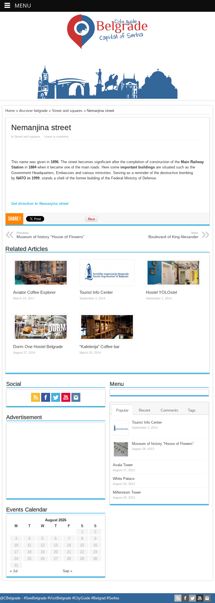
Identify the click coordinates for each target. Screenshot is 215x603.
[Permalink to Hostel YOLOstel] (173, 284)
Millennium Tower (127, 492)
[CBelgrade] (107, 46)
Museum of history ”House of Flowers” (50, 235)
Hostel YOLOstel (161, 292)
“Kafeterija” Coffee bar (100, 346)
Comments (169, 410)
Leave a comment (56, 136)
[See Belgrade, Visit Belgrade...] (107, 97)
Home (10, 111)
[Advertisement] (56, 461)
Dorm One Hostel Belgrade (38, 346)
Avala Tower (123, 465)
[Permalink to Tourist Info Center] (107, 284)
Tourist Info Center (96, 292)
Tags (192, 410)
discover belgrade (33, 111)
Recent (144, 410)
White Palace (123, 479)
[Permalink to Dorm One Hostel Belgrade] (41, 339)
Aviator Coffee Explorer (34, 292)
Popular (122, 410)
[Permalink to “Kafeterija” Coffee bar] (107, 339)
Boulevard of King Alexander (173, 235)
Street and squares (67, 111)
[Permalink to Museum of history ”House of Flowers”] (120, 456)
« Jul (14, 571)
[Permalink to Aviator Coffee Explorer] (41, 284)
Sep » (67, 571)
